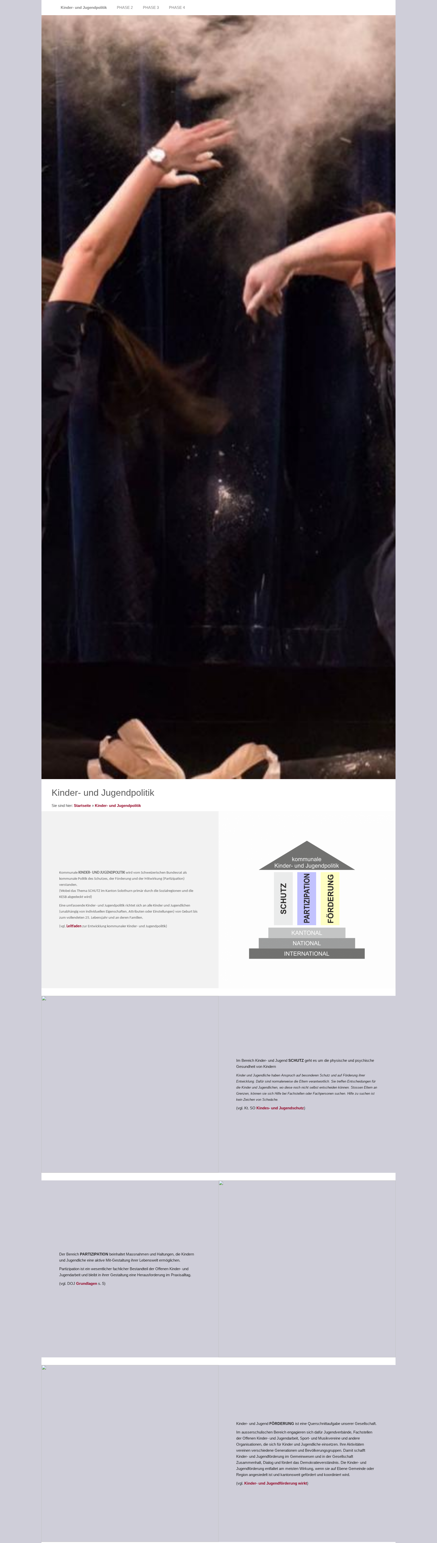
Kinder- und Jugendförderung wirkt (275, 1483)
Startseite (82, 805)
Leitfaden (74, 926)
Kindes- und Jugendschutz (280, 1108)
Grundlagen (87, 1283)
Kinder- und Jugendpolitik (118, 805)
